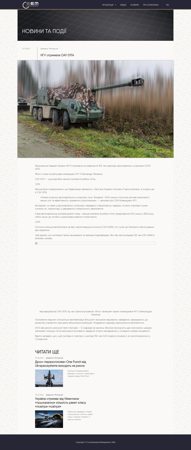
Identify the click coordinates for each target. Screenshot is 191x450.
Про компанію (151, 5)
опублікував (55, 174)
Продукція (108, 5)
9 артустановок (131, 189)
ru (167, 5)
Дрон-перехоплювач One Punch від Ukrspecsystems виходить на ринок (60, 363)
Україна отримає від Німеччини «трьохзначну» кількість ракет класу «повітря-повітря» (60, 402)
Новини (134, 5)
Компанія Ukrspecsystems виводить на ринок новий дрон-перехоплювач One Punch (81, 373)
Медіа (123, 5)
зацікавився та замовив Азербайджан (89, 235)
